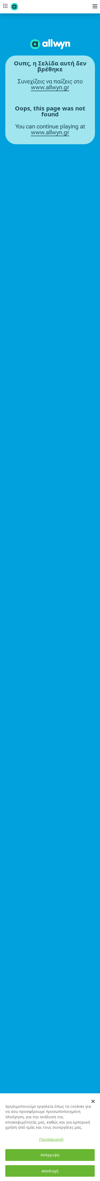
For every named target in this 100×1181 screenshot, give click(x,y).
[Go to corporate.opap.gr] (24, 6)
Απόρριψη (50, 1154)
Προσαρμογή (51, 1139)
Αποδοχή (50, 1170)
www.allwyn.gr (50, 87)
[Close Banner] (93, 1101)
